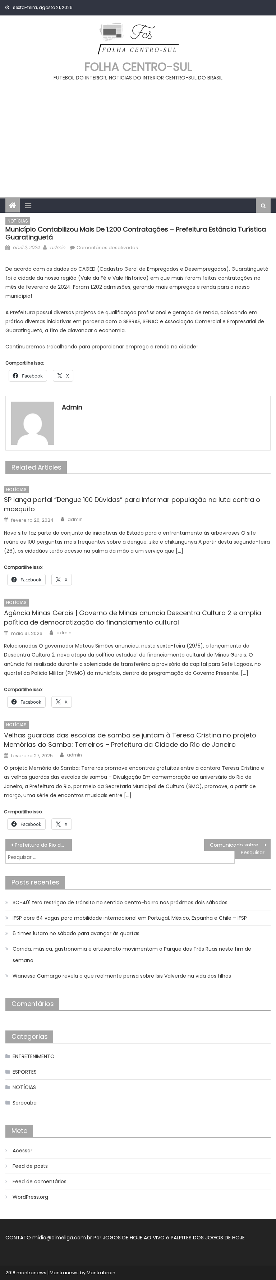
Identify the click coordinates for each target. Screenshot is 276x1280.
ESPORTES (25, 1071)
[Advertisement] (138, 136)
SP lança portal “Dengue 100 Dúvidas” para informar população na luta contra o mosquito (132, 504)
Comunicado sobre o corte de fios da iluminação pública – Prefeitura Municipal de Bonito (240, 845)
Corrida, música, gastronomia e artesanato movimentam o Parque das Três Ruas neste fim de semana (132, 954)
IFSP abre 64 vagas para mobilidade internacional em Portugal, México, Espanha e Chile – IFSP (130, 918)
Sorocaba (25, 1102)
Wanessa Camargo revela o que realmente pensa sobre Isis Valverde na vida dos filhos (122, 975)
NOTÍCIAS (18, 221)
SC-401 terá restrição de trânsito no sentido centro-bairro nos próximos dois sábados (120, 902)
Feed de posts (30, 1166)
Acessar (22, 1150)
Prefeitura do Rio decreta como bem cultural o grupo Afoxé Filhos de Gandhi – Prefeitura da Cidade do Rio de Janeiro (43, 845)
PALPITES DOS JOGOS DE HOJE (208, 1237)
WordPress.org (30, 1197)
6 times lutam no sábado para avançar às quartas (76, 933)
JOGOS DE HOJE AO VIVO (134, 1237)
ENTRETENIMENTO (34, 1056)
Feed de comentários (39, 1181)
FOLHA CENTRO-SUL (138, 67)
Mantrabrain (101, 1272)
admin (57, 247)
